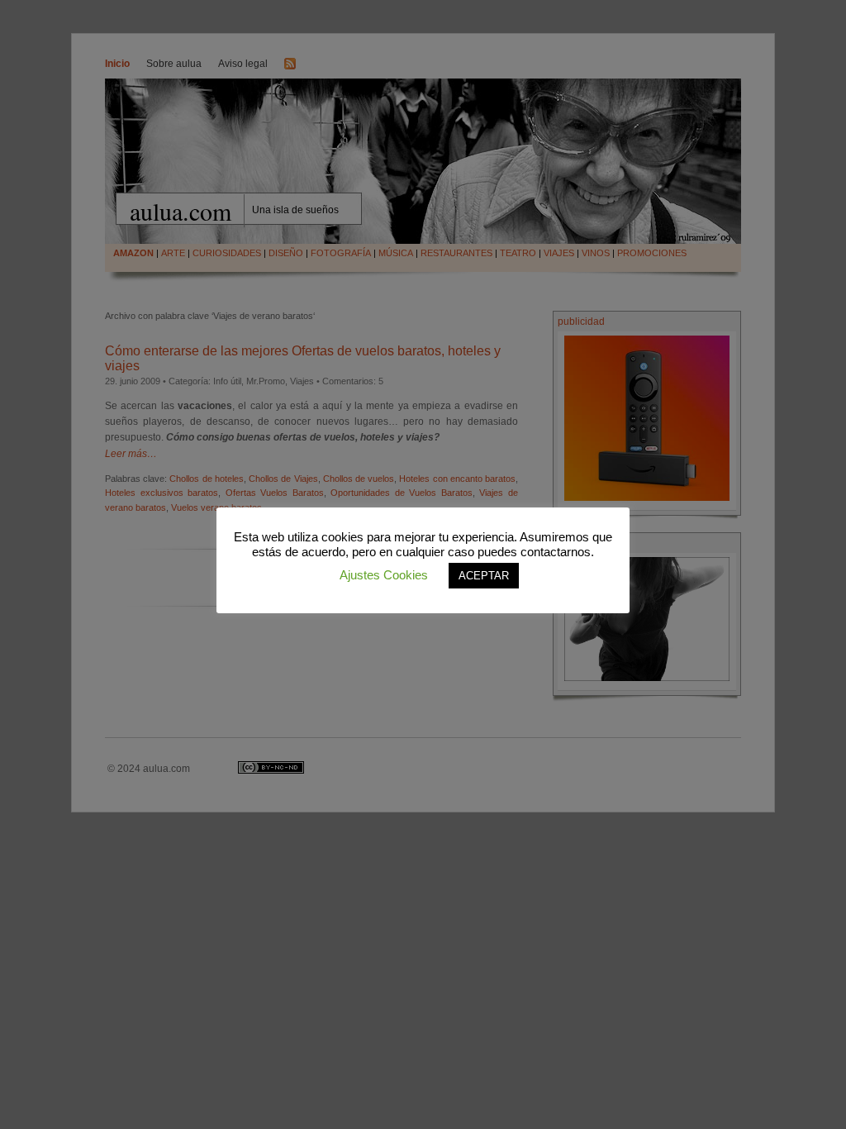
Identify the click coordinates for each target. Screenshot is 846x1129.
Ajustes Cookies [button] (384, 575)
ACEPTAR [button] (484, 575)
